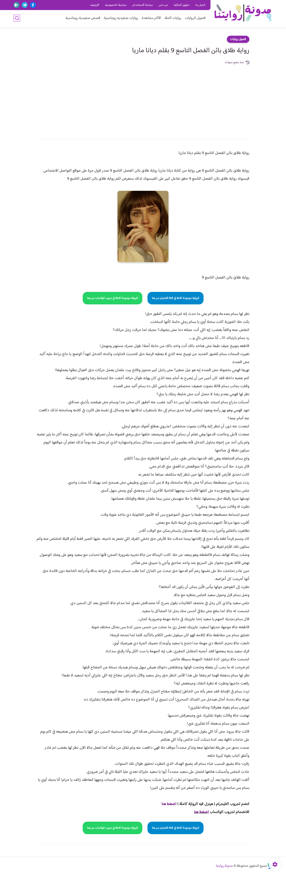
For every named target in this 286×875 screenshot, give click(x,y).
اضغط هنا (201, 812)
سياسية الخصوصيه (116, 5)
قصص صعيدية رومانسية (82, 18)
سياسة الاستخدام (142, 5)
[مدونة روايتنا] (242, 13)
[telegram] (25, 5)
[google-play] (16, 5)
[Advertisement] (143, 98)
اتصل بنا (200, 5)
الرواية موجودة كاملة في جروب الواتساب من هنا (112, 298)
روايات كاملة (172, 18)
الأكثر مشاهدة (151, 18)
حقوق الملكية (182, 5)
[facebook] (33, 5)
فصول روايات (238, 39)
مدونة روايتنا (224, 866)
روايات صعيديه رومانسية (121, 18)
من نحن (163, 5)
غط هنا (167, 804)
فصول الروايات (195, 18)
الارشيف (94, 5)
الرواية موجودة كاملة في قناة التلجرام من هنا (175, 298)
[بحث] (16, 18)
